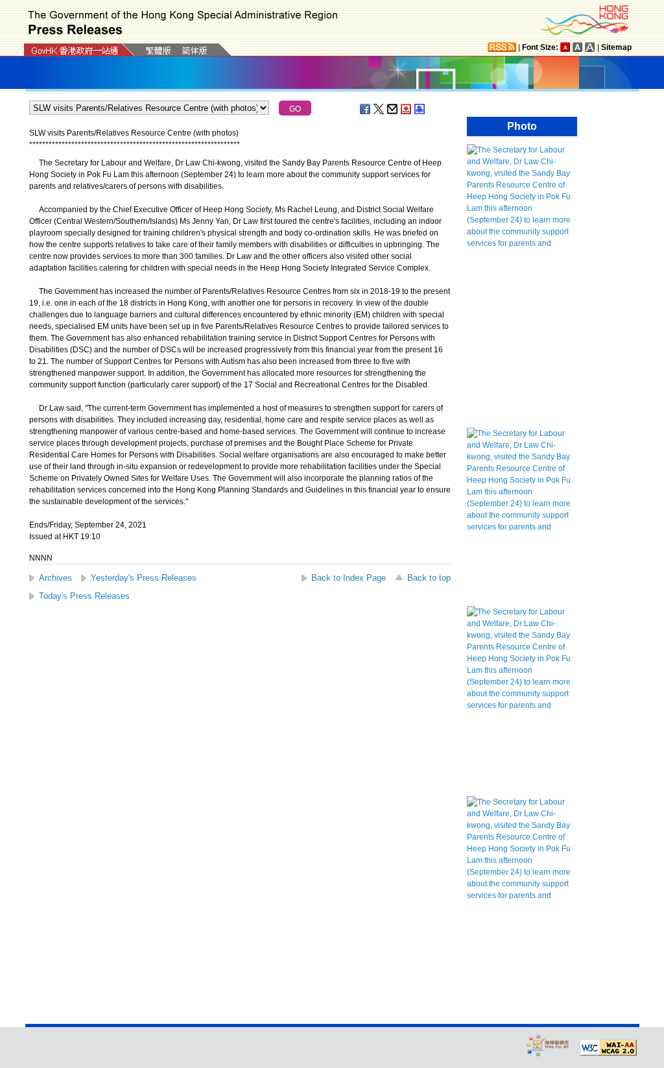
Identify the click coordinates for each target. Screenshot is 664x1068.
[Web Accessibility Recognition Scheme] (548, 1045)
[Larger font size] (578, 47)
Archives (55, 578)
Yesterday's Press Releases (143, 578)
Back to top (429, 578)
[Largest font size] (590, 47)
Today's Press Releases (84, 596)
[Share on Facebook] (366, 109)
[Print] (420, 109)
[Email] (393, 109)
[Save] (406, 109)
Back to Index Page (348, 578)
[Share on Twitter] (379, 109)
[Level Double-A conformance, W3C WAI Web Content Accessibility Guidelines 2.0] (608, 1047)
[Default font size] (565, 47)
